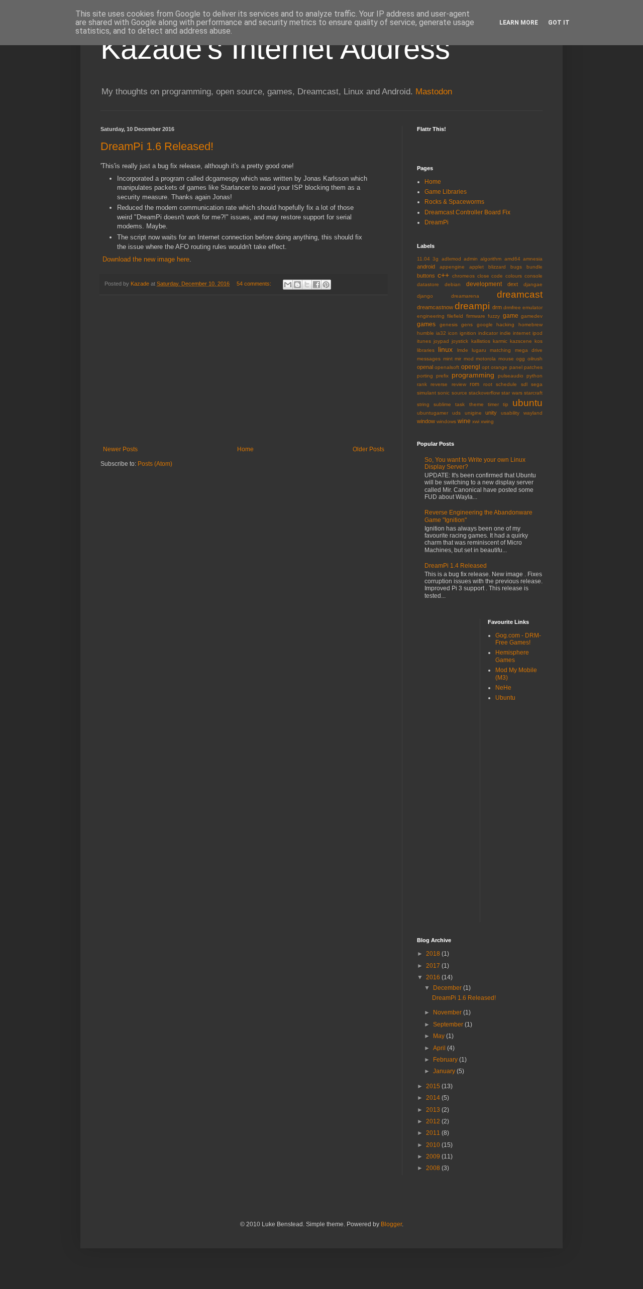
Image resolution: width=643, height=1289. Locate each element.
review (459, 384)
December (448, 987)
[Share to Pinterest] (326, 285)
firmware (475, 316)
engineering (431, 316)
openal (425, 367)
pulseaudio (510, 375)
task (460, 404)
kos (538, 341)
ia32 (441, 333)
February (446, 1059)
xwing (487, 421)
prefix (442, 375)
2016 (434, 977)
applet (476, 267)
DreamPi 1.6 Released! (156, 146)
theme (476, 404)
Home (245, 449)
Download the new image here (145, 259)
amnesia (533, 259)
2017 (434, 965)
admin (471, 259)
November (448, 1012)
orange (499, 367)
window (426, 421)
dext (512, 284)
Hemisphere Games (512, 656)
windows (446, 421)
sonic (444, 393)
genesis (449, 324)
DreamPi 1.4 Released (455, 565)
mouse (506, 358)
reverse (439, 384)
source (459, 393)
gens (467, 324)
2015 (434, 1086)
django (425, 296)
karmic (500, 341)
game (510, 315)
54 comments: (255, 284)
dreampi (472, 306)
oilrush (535, 358)
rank (422, 384)
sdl (524, 384)
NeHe (503, 687)
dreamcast (520, 294)
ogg (520, 358)
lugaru (479, 350)
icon (453, 333)
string (423, 404)
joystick (460, 341)
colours (513, 276)
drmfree (512, 307)
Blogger (391, 1224)
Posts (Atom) (155, 463)
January (445, 1071)
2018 (434, 953)
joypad (441, 341)
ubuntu (527, 403)
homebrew (530, 324)
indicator (488, 333)
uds (456, 413)
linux (445, 349)
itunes (424, 341)
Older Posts (368, 449)
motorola (486, 358)
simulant (426, 393)
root (487, 384)
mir (458, 358)
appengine (452, 267)
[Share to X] (307, 285)
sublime (442, 404)
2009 (434, 1156)
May (439, 1036)
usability (510, 413)
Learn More (518, 22)
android (426, 267)
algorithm (490, 259)
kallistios (480, 341)
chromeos (463, 276)
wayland (533, 413)
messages (429, 358)
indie (505, 333)
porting (425, 375)
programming (473, 375)
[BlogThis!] (297, 285)
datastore (428, 284)
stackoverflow (484, 393)
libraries (426, 350)
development (484, 284)
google (485, 324)
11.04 (423, 259)
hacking (505, 324)
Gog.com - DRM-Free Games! (518, 639)
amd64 (512, 259)
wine (464, 421)
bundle (534, 267)
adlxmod (451, 259)
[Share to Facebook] (316, 285)
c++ (443, 275)
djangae (533, 284)
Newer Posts (120, 449)
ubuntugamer (432, 413)
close (483, 276)
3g (436, 259)
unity (491, 413)
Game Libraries (445, 191)
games (426, 324)
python (534, 375)
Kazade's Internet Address (275, 48)
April (440, 1048)
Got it (559, 22)
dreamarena (465, 296)
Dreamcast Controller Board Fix (467, 212)
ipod (537, 333)
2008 (434, 1168)
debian (453, 284)
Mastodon (433, 91)
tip (505, 404)
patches (533, 367)
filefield (455, 316)
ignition (468, 333)
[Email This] (288, 285)
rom (474, 384)
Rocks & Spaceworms (454, 201)
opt (485, 367)
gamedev (532, 316)
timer (493, 404)
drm (497, 307)
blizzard (497, 267)
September (449, 1024)
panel (515, 367)
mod (469, 358)
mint (448, 358)
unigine (473, 413)
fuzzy (494, 316)
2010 (434, 1144)
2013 (434, 1109)
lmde (462, 350)
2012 (434, 1121)
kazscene (521, 341)
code (497, 276)
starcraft (533, 393)
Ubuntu (505, 697)
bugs (516, 267)
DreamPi (436, 222)
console (533, 276)
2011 (434, 1132)
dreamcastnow (435, 307)
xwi (475, 421)
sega (537, 384)
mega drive (529, 350)
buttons (426, 276)
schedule (506, 384)
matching (500, 350)
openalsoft (447, 367)
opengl (470, 366)
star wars (511, 393)
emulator (532, 307)
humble (425, 333)
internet (521, 333)
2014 (434, 1097)
